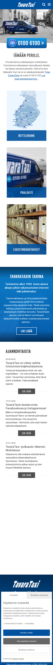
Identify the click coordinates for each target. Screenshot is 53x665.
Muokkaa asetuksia (26, 650)
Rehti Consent (18, 659)
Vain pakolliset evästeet (26, 641)
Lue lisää (26, 331)
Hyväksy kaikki (26, 633)
